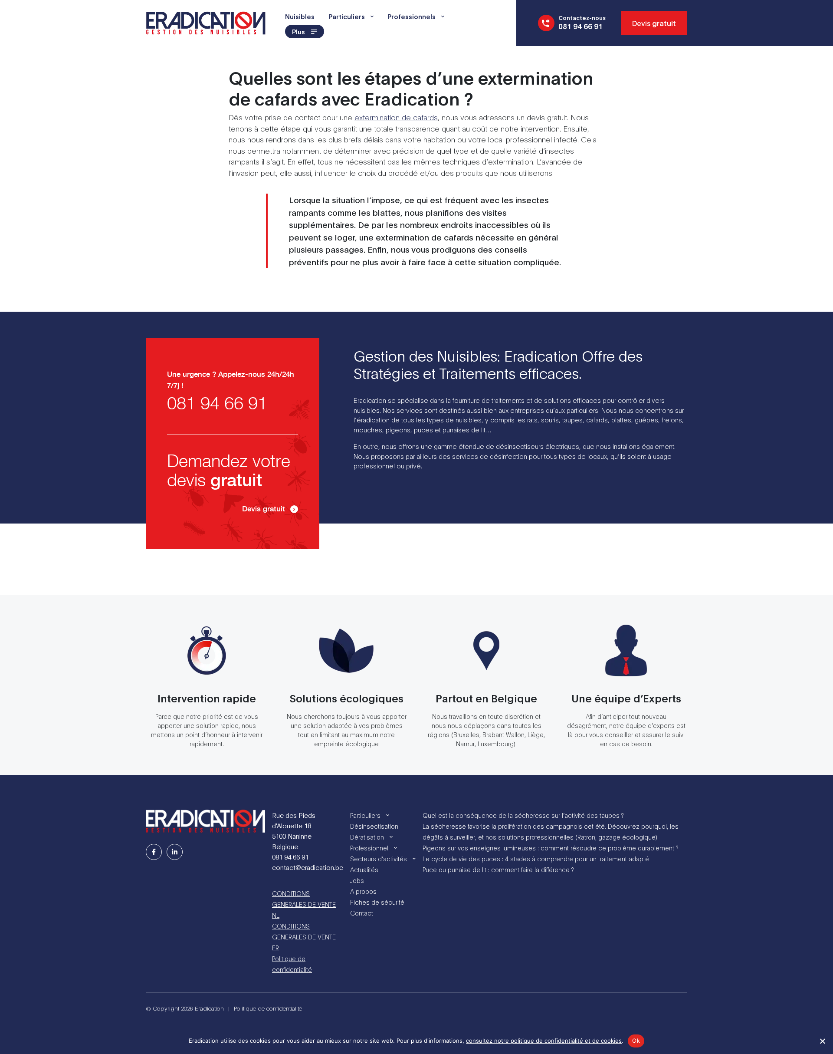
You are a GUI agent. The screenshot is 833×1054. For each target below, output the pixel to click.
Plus (298, 31)
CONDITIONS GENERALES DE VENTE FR (304, 937)
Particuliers (346, 16)
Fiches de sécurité (377, 902)
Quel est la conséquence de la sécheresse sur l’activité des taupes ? (523, 815)
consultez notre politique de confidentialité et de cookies (544, 1040)
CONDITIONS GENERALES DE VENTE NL (304, 904)
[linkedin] (175, 852)
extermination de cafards (396, 117)
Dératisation (367, 837)
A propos (363, 891)
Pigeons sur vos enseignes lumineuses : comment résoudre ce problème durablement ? (550, 847)
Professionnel (369, 847)
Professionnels (411, 16)
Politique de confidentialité (292, 963)
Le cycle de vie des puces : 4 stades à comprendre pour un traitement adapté (536, 858)
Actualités (364, 869)
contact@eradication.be (307, 867)
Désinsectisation (374, 826)
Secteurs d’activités (378, 858)
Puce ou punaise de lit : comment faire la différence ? (498, 869)
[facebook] (154, 852)
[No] (822, 1041)
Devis (654, 22)
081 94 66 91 (217, 404)
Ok (636, 1040)
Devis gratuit (263, 509)
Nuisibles (300, 16)
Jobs (357, 880)
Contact (361, 913)
